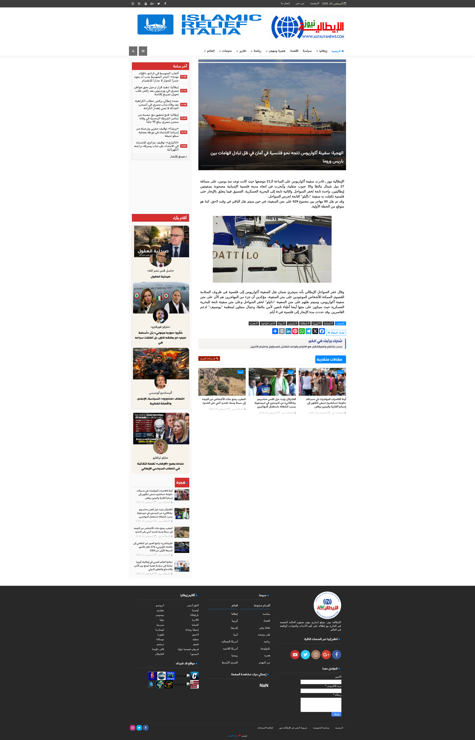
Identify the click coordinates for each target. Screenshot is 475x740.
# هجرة (254, 323)
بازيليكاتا (194, 615)
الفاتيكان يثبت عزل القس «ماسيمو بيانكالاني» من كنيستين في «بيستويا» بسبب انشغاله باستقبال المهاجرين (275, 403)
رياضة (257, 51)
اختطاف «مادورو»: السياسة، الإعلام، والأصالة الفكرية (160, 401)
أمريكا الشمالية (230, 641)
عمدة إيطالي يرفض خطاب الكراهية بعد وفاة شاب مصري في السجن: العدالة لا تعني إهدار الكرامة (157, 104)
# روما (281, 323)
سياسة (307, 51)
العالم (210, 51)
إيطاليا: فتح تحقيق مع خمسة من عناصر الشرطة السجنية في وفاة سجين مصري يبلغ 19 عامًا (158, 118)
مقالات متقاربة (329, 359)
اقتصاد (294, 51)
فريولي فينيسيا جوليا (188, 649)
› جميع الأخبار (178, 156)
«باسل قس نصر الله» (160, 270)
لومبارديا (159, 629)
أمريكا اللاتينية (230, 648)
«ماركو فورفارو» (160, 327)
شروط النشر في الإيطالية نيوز (293, 727)
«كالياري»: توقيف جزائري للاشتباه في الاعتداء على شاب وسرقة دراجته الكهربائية (156, 146)
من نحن (300, 3)
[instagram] (132, 3)
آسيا (235, 634)
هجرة (267, 655)
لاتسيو (195, 634)
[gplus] (152, 3)
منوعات (227, 51)
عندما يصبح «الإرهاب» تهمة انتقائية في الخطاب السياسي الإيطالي (160, 466)
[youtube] (145, 3)
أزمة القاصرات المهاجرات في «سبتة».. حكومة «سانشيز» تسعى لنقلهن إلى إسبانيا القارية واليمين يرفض (325, 403)
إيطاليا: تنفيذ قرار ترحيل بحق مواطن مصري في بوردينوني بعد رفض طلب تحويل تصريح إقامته (156, 90)
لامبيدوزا (194, 654)
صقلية (196, 639)
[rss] (139, 3)
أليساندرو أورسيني (160, 392)
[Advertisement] (160, 187)
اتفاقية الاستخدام (265, 727)
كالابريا (195, 619)
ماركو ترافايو (160, 457)
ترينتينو (160, 644)
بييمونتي (159, 615)
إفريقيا (234, 627)
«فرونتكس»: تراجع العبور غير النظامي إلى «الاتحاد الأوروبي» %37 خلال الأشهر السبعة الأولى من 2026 (153, 547)
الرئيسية (314, 3)
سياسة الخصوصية (321, 727)
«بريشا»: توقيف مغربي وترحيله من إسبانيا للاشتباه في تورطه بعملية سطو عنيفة (157, 132)
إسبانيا (340, 372)
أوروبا (291, 372)
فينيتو (196, 644)
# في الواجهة (268, 323)
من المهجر (264, 662)
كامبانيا (195, 624)
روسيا (235, 655)
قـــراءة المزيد (207, 358)
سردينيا (160, 624)
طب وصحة (264, 634)
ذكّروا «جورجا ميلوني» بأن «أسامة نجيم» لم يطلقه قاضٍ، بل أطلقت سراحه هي (160, 337)
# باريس (292, 323)
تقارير (242, 51)
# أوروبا (316, 323)
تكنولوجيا (265, 648)
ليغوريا (161, 634)
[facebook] (165, 3)
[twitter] (158, 3)
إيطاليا (323, 51)
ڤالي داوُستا (158, 649)
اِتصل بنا (285, 3)
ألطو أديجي (193, 605)
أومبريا (195, 610)
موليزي (160, 610)
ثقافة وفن (264, 627)
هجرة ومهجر (277, 51)
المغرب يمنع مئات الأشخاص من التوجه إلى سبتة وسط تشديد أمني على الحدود (224, 401)
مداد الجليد (233, 735)
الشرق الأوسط (230, 662)
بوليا (162, 619)
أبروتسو (160, 605)
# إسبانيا (328, 323)
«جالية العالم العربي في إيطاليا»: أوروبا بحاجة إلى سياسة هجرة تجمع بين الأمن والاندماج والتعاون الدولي (153, 565)
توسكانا (160, 639)
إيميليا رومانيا (192, 629)
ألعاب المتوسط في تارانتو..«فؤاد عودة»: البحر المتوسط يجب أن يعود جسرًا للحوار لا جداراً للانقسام (156, 76)
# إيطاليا (305, 323)
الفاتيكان (159, 654)
